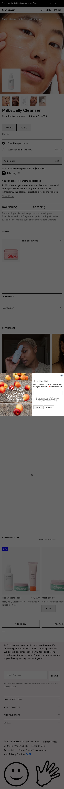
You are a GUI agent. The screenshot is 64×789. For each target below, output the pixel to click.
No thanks (49, 407)
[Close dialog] (62, 375)
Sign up (38, 407)
